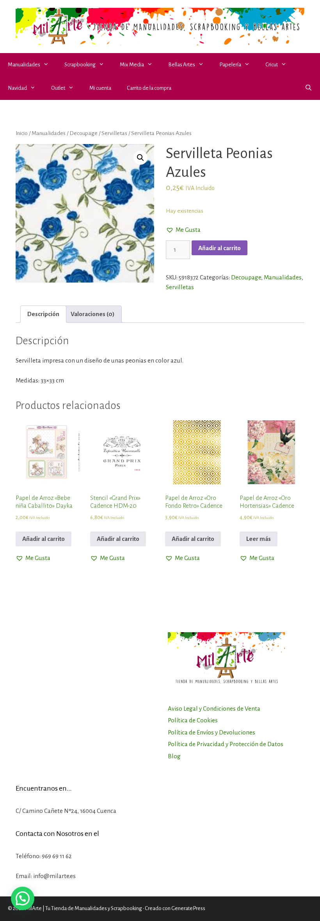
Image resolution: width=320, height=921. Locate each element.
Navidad (17, 88)
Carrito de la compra (149, 88)
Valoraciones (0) (93, 314)
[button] (48, 64)
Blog (174, 756)
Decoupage (83, 133)
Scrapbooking (80, 65)
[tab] (43, 314)
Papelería (230, 65)
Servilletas (114, 133)
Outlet (58, 88)
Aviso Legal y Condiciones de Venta (214, 708)
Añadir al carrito (219, 248)
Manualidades (24, 65)
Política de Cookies (193, 720)
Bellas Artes (181, 65)
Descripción (43, 314)
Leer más (258, 538)
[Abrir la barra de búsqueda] (308, 88)
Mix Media (132, 65)
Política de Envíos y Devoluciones (211, 732)
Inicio (22, 133)
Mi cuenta (100, 88)
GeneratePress (188, 908)
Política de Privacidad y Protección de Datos (225, 744)
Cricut (271, 65)
